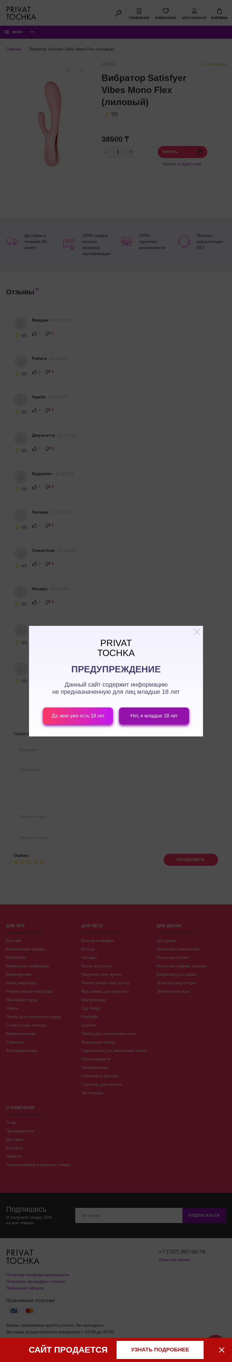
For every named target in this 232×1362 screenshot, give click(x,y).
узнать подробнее (160, 1350)
